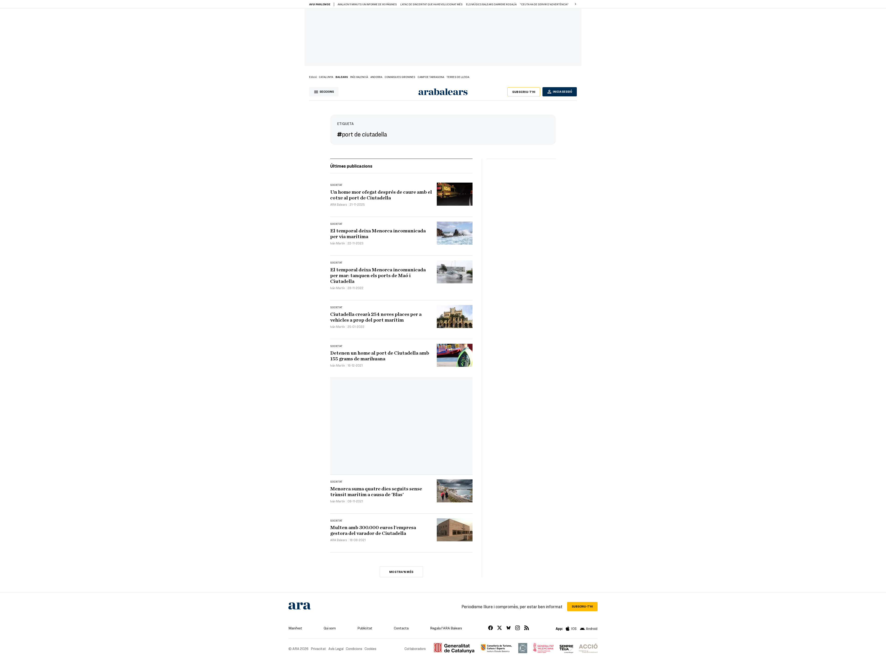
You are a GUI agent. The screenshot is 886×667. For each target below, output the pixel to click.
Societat (336, 184)
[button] (575, 4)
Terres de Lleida (457, 76)
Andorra (376, 76)
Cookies (370, 648)
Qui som (330, 628)
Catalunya (326, 76)
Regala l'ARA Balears (446, 628)
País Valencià (359, 76)
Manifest (295, 628)
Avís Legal (336, 648)
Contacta (401, 628)
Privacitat (318, 648)
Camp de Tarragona (431, 76)
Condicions (354, 648)
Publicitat (364, 628)
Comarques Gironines (400, 76)
